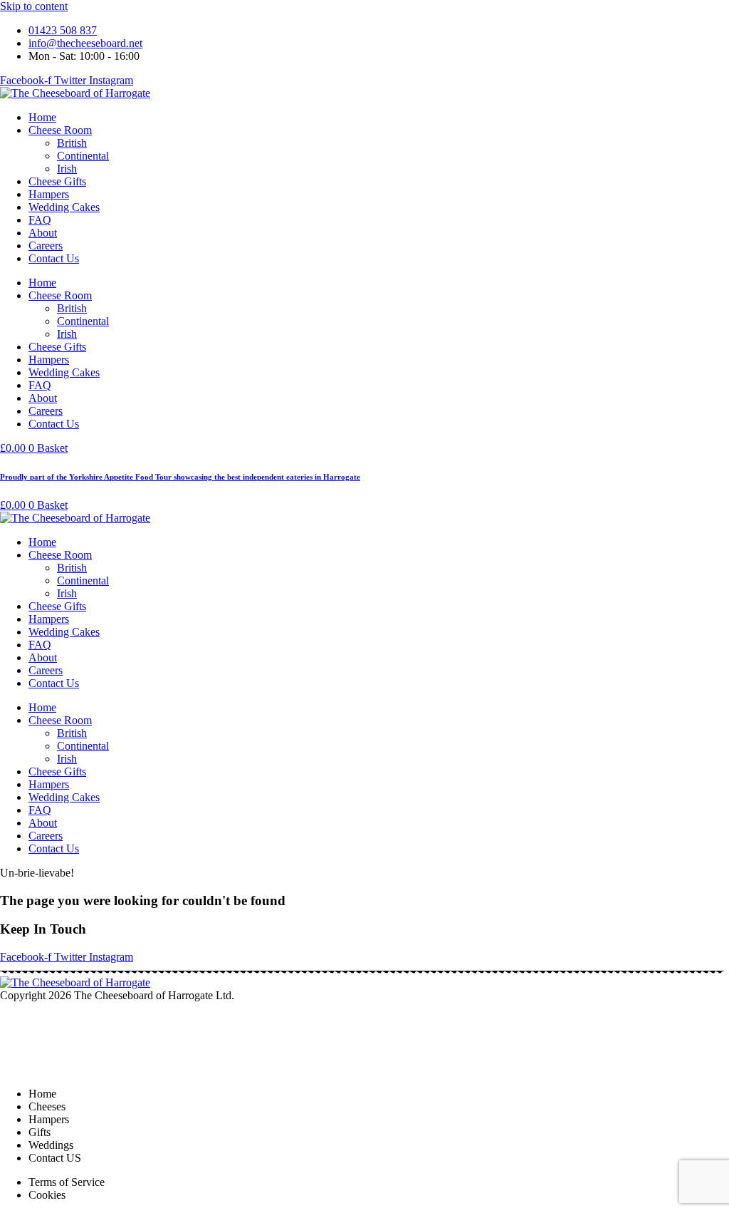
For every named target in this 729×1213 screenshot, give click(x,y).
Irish (67, 168)
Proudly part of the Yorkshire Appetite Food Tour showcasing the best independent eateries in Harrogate (180, 477)
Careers (45, 245)
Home (42, 117)
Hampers (48, 194)
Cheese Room (60, 130)
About (42, 233)
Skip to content (34, 6)
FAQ (39, 220)
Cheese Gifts (57, 181)
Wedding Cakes (64, 207)
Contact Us (53, 258)
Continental (83, 156)
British (72, 143)
